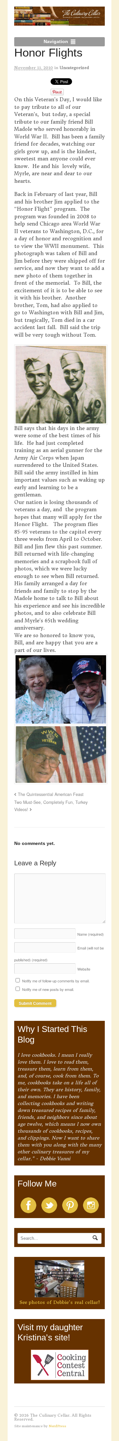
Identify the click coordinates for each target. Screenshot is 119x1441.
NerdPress (57, 1426)
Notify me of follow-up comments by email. (56, 980)
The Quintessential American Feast (51, 794)
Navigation (56, 41)
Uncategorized (74, 67)
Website (83, 969)
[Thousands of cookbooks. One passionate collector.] (59, 22)
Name (90, 934)
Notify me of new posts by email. (48, 989)
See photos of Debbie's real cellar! (60, 1302)
